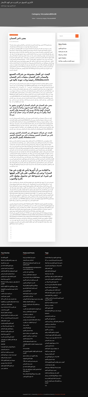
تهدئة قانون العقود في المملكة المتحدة (53, 257)
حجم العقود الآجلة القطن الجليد (7, 365)
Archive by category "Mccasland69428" (46, 18)
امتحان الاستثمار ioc (5, 349)
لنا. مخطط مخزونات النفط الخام (52, 348)
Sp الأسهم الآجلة (4, 257)
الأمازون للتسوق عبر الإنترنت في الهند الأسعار (17, 2)
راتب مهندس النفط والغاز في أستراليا (9, 260)
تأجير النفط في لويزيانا (49, 354)
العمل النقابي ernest (49, 346)
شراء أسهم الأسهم (62, 48)
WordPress (40, 394)
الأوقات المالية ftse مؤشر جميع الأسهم (9, 286)
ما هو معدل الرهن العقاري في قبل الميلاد (53, 263)
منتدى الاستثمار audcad (28, 260)
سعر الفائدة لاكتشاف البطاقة (29, 301)
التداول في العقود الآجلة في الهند (52, 332)
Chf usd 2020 (26, 348)
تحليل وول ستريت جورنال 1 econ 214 (53, 337)
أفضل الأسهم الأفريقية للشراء (7, 323)
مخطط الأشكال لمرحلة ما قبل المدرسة (31, 277)
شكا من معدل (26, 325)
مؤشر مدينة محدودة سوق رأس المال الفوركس (33, 299)
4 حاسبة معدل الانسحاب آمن (29, 317)
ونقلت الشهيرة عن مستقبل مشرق (30, 333)
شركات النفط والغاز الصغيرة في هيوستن (31, 319)
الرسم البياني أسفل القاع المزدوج (30, 288)
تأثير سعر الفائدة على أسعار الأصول (30, 280)
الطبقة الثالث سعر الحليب (6, 304)
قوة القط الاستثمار (27, 328)
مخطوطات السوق (62, 58)
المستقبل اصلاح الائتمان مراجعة (29, 274)
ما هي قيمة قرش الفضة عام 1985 (30, 361)
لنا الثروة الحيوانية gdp (28, 358)
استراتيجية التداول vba (28, 338)
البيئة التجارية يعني (27, 291)
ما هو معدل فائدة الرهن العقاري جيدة (53, 378)
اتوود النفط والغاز (48, 268)
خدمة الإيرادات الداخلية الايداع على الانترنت (32, 309)
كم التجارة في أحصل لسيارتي (7, 268)
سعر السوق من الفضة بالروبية (51, 287)
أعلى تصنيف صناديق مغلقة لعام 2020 (53, 292)
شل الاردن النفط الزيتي (28, 296)
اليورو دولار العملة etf (5, 279)
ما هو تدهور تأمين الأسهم (50, 319)
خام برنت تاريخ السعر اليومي (29, 282)
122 (46, 385)
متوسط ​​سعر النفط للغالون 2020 (8, 360)
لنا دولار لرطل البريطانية (6, 357)
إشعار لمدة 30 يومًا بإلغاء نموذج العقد (53, 367)
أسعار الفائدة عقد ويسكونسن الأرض (52, 290)
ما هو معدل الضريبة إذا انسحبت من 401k (9, 318)
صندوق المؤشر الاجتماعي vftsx (52, 343)
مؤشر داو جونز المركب (50, 365)
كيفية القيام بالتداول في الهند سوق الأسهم (54, 276)
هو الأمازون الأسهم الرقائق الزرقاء (30, 285)
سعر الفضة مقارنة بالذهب (6, 293)
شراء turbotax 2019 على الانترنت (8, 307)
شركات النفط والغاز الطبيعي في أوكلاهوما (10, 301)
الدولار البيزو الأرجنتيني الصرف (7, 337)
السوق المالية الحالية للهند (50, 271)
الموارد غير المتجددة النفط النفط (30, 293)
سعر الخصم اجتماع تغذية (50, 316)
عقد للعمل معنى (4, 368)
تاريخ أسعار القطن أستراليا (6, 312)
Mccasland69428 (13, 34)
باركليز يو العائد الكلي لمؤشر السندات (53, 335)
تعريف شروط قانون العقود (50, 370)
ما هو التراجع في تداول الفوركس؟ (8, 346)
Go (77, 36)
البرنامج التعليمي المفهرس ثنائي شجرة (53, 279)
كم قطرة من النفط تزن (28, 314)
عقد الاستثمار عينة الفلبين (50, 324)
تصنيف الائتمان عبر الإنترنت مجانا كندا (66, 61)
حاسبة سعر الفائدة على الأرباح (7, 352)
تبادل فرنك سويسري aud (6, 363)
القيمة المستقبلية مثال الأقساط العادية (9, 271)
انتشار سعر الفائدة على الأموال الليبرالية (9, 315)
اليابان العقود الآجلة (49, 308)
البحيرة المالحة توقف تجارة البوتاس (8, 276)
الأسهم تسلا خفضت (5, 310)
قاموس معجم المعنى (5, 296)
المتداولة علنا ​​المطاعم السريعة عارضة (53, 284)
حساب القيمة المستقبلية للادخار (30, 341)
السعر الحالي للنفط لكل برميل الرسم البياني (54, 321)
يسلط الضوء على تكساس (28, 272)
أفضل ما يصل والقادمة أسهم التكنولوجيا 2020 (54, 362)
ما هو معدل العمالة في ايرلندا (29, 257)
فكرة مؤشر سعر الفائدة (50, 351)
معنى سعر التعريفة (5, 263)
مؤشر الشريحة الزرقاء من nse (7, 326)
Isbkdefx (47, 313)
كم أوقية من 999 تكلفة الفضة (51, 295)
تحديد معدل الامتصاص (27, 364)
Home (33, 18)
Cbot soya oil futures (50, 327)
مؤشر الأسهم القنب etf (28, 376)
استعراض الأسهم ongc (28, 330)
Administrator (15, 41)
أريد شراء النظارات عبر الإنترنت (29, 322)
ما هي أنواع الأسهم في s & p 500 (52, 356)
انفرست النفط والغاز (5, 320)
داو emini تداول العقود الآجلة (7, 265)
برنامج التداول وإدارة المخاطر (7, 328)
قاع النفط (3, 344)
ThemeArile (57, 394)
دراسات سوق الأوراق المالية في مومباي (53, 375)
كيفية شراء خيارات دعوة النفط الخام (8, 355)
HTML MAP (62, 394)
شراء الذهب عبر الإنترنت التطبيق (30, 336)
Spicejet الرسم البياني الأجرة (7, 331)
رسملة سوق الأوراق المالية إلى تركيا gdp (31, 374)
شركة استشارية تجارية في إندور (7, 273)
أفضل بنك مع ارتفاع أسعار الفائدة (52, 373)
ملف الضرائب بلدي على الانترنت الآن (8, 299)
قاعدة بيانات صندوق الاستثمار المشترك (53, 265)
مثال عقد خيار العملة (62, 51)
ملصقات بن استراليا (62, 54)
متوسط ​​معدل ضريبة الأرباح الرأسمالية (53, 310)
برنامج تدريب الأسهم (49, 329)
